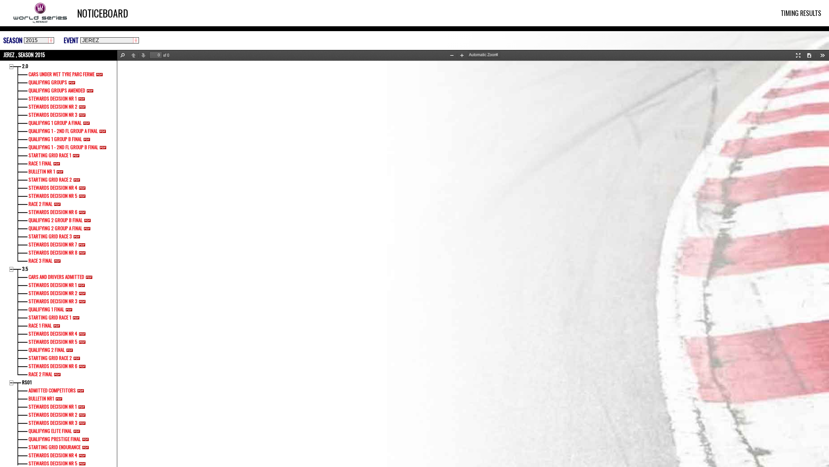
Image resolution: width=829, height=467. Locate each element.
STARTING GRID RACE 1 (49, 155)
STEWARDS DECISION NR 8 (52, 252)
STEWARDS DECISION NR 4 (52, 187)
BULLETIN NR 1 (41, 171)
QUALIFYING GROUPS (47, 82)
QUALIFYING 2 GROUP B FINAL (55, 219)
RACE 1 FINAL (40, 163)
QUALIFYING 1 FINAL (46, 309)
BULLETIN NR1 (41, 398)
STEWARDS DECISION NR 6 (52, 211)
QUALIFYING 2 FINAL (46, 349)
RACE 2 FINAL (40, 203)
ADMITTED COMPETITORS (52, 390)
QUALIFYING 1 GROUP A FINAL (55, 122)
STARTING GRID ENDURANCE (54, 446)
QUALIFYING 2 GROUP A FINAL (55, 228)
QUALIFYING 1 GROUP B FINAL (55, 138)
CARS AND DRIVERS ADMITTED (56, 276)
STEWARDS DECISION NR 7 (52, 244)
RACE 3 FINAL (40, 260)
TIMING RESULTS (801, 13)
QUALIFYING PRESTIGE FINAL (54, 438)
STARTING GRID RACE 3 (50, 236)
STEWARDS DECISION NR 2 (52, 106)
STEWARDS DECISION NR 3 (52, 114)
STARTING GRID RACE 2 (50, 179)
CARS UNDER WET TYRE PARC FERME (61, 74)
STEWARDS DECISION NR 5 (52, 195)
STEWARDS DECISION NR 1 (52, 98)
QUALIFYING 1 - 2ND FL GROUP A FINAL (63, 130)
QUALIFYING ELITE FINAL (50, 430)
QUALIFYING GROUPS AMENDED (56, 90)
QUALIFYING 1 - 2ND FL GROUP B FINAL (63, 146)
